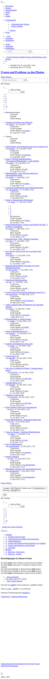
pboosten (12, 333)
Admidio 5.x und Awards (14, 395)
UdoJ (11, 241)
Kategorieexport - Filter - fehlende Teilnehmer (22, 239)
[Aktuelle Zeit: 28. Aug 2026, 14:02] (6, 63)
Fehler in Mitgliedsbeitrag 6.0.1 (16, 331)
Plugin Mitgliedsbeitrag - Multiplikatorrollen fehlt (23, 420)
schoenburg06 (14, 446)
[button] (6, 88)
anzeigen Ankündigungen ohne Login (19, 344)
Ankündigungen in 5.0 (13, 383)
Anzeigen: (7, 488)
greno (12, 346)
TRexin (27, 221)
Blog (7, 14)
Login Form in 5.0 (12, 356)
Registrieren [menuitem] (9, 40)
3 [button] (5, 98)
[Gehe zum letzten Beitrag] (31, 131)
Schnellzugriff (10, 20)
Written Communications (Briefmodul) (19, 200)
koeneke (12, 149)
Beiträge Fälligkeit (12, 457)
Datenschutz (5, 666)
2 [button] (5, 96)
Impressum (14, 666)
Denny (11, 229)
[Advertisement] (24, 632)
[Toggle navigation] (4, 2)
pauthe (11, 163)
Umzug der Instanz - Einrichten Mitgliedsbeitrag (22, 432)
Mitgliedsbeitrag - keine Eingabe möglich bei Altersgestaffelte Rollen (21, 174)
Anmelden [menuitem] (9, 38)
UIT (12, 422)
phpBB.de (26, 593)
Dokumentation (11, 10)
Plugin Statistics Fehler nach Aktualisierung (21, 407)
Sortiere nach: (27, 488)
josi (11, 409)
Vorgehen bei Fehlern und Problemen (18, 122)
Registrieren (9, 48)
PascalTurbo (13, 294)
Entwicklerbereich (19, 664)
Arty (9, 589)
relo (10, 282)
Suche (7, 44)
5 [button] (5, 102)
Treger (12, 202)
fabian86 (12, 358)
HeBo (12, 321)
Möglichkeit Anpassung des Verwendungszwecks (23, 469)
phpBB (12, 585)
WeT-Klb (13, 372)
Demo (7, 12)
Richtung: (6, 490)
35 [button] (6, 106)
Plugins (8, 8)
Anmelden (9, 46)
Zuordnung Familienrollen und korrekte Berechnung (24, 188)
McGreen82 (13, 270)
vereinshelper (13, 190)
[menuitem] (19, 24)
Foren (7, 32)
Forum (7, 16)
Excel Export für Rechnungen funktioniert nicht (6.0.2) (25, 292)
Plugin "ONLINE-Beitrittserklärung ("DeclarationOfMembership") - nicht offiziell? (22, 160)
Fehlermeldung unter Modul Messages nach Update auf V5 (26, 147)
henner (11, 309)
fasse (26, 364)
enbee (12, 434)
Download (9, 6)
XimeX (11, 124)
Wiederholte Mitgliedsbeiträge (16, 280)
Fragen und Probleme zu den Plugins (22, 72)
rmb (25, 169)
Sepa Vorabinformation (13, 444)
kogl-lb (11, 255)
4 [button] (5, 100)
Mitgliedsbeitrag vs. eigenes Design (18, 319)
